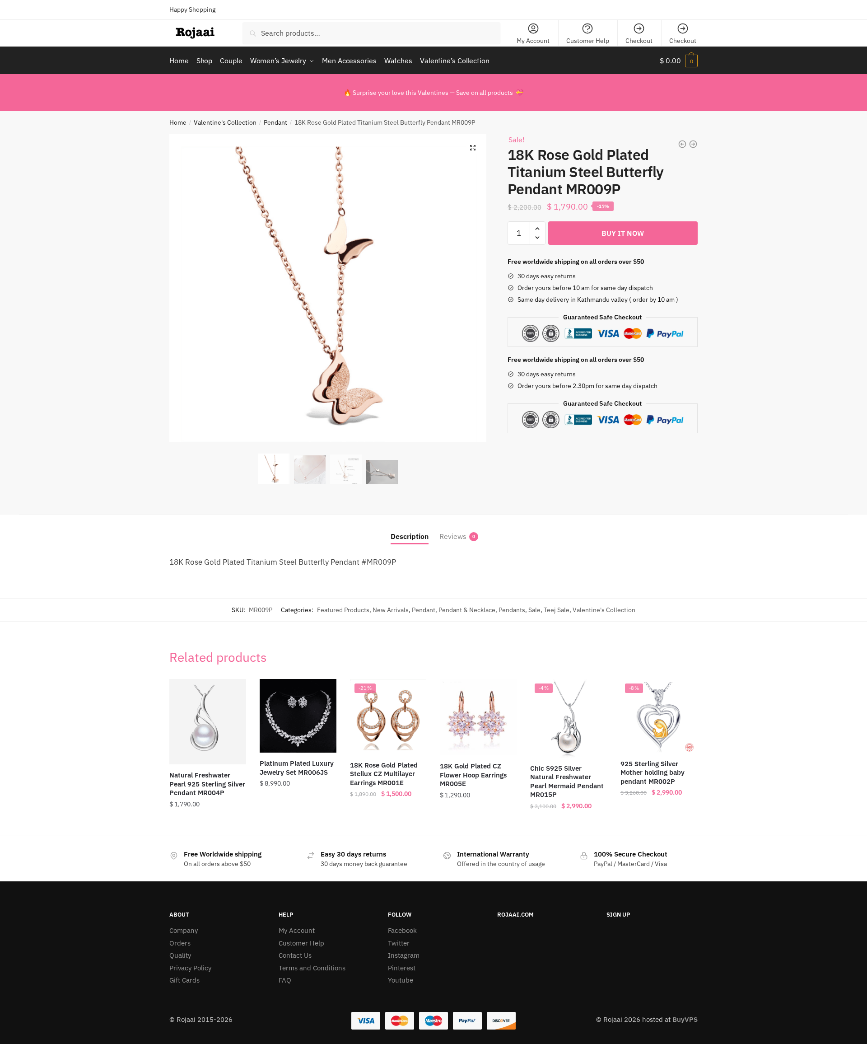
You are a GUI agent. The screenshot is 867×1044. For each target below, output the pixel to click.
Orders (180, 943)
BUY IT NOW (622, 233)
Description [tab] (410, 536)
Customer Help (587, 41)
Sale (534, 610)
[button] (473, 147)
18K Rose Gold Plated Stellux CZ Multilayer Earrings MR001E (384, 774)
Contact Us (295, 955)
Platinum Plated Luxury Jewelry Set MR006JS (297, 768)
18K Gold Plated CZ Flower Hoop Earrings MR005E (473, 775)
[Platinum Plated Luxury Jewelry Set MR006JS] (298, 716)
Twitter (399, 943)
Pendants (512, 610)
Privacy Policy (190, 968)
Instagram (404, 955)
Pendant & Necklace (466, 610)
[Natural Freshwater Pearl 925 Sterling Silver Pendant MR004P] (207, 722)
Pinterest (401, 968)
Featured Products (343, 610)
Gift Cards (184, 980)
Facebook (402, 930)
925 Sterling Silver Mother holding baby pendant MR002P (652, 772)
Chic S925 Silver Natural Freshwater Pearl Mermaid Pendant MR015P (567, 781)
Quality (180, 955)
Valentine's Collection (225, 122)
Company (183, 930)
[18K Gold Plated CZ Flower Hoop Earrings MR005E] (478, 717)
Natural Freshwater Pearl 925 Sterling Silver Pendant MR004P (207, 784)
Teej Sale (556, 610)
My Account (533, 41)
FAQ (285, 980)
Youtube (400, 980)
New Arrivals (391, 610)
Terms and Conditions (312, 968)
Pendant (275, 122)
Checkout (639, 41)
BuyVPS (685, 1019)
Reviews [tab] (452, 536)
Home (177, 122)
